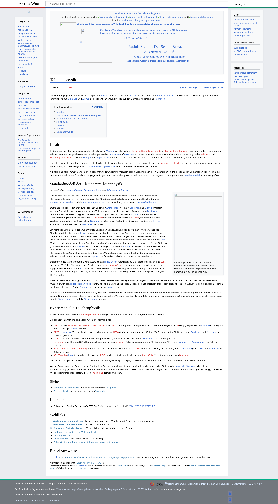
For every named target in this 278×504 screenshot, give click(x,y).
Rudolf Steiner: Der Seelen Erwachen (158, 46)
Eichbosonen (153, 211)
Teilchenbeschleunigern (177, 150)
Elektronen (114, 154)
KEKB (102, 355)
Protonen (211, 331)
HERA (116, 331)
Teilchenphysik (61, 390)
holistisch (82, 232)
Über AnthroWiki (37, 500)
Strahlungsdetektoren (61, 157)
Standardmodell (192, 175)
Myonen (95, 256)
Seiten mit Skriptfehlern (245, 72)
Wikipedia (111, 387)
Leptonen (135, 207)
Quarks (148, 207)
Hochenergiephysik (169, 162)
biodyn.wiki (177, 17)
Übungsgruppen (142, 20)
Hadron (73, 328)
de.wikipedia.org (158, 466)
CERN (163, 261)
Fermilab (58, 341)
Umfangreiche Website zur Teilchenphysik (75, 432)
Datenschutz (21, 500)
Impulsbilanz (103, 157)
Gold (200, 348)
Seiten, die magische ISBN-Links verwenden (245, 80)
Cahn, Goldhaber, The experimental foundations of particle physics (87, 442)
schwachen (68, 202)
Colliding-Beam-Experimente (146, 150)
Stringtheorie (90, 299)
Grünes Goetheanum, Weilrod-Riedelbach (158, 56)
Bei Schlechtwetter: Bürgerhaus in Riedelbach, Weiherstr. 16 (158, 60)
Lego (163, 239)
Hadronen (160, 98)
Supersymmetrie (66, 299)
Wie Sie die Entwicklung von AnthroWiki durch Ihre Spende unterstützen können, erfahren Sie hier (128, 24)
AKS (99, 462)
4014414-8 (88, 462)
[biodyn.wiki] (164, 17)
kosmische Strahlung (185, 366)
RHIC (138, 348)
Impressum (54, 500)
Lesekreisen (126, 20)
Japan (71, 355)
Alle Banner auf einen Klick (137, 38)
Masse (110, 287)
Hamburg (67, 331)
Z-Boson (135, 217)
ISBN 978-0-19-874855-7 (142, 406)
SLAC (56, 338)
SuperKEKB (147, 355)
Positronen (129, 154)
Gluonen (94, 220)
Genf (113, 325)
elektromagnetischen (94, 202)
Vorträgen (156, 20)
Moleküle (72, 98)
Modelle (110, 150)
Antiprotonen (198, 341)
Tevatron (119, 341)
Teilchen (133, 95)
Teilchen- (205, 154)
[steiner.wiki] (195, 17)
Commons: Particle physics (68, 428)
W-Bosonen (97, 217)
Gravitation (87, 224)
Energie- (87, 157)
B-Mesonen (185, 355)
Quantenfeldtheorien (146, 202)
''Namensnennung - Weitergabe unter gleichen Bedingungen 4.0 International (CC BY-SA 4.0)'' (104, 489)
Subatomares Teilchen (118, 190)
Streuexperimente (90, 314)
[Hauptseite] (29, 11)
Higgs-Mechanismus (80, 283)
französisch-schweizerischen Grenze (86, 325)
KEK (55, 355)
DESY (56, 331)
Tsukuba (62, 355)
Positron (80, 246)
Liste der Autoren (81, 468)
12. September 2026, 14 (158, 52)
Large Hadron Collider (112, 265)
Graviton (156, 220)
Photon (134, 214)
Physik (104, 95)
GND (79, 462)
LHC (60, 328)
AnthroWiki (29, 3)
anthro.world (150, 17)
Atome (85, 98)
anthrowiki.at (120, 17)
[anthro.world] (135, 17)
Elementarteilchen (166, 95)
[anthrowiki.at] (105, 17)
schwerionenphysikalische (101, 166)
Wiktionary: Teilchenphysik (68, 420)
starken (54, 202)
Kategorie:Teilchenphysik (66, 387)
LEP (177, 325)
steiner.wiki (207, 17)
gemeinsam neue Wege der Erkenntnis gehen (137, 13)
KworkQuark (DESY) (64, 435)
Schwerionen (185, 348)
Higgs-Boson (110, 261)
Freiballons (97, 372)
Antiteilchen (112, 207)
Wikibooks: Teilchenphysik (67, 424)
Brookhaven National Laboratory (70, 348)
